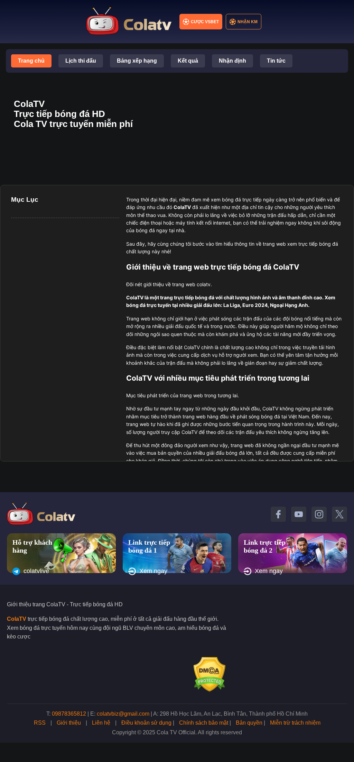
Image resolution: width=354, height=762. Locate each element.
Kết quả (188, 61)
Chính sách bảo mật (203, 723)
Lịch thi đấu (80, 61)
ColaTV (16, 619)
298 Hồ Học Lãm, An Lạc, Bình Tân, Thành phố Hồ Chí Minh (234, 714)
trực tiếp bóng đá (194, 297)
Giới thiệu (69, 723)
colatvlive (36, 571)
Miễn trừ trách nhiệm (295, 723)
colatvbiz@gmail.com (123, 714)
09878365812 (69, 714)
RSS (40, 723)
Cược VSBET (205, 21)
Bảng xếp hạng (137, 61)
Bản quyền (249, 723)
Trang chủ (31, 61)
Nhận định (232, 61)
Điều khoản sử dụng (146, 723)
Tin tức (276, 61)
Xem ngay (153, 571)
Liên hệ (101, 723)
